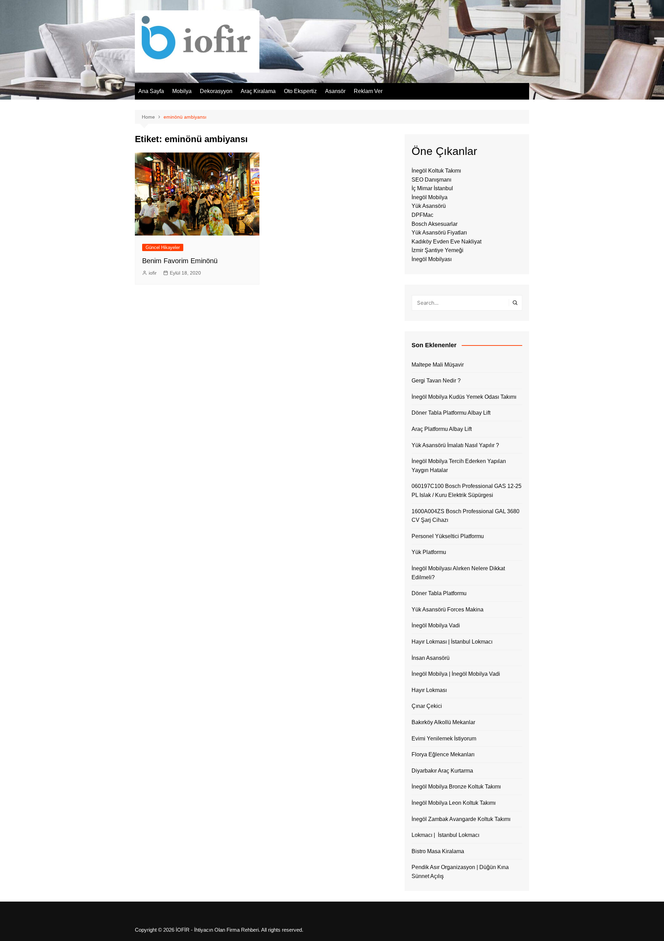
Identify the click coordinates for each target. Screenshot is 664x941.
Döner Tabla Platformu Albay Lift (451, 413)
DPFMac (422, 215)
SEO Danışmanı (431, 180)
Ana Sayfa (151, 91)
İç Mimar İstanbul (432, 188)
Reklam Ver (368, 91)
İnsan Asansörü (431, 658)
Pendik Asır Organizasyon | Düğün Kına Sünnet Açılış (460, 871)
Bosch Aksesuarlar (435, 224)
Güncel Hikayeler (163, 247)
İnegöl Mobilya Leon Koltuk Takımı (454, 803)
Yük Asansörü (429, 206)
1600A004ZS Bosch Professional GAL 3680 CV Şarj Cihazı (465, 515)
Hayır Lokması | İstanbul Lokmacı (452, 642)
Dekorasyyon (216, 91)
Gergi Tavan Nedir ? (436, 381)
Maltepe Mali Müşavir (438, 365)
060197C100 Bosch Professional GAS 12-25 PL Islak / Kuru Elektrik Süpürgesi (467, 490)
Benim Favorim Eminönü (180, 261)
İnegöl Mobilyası (432, 259)
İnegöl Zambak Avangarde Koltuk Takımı (461, 819)
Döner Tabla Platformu (439, 593)
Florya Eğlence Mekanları (443, 754)
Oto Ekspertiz (300, 91)
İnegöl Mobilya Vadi (436, 625)
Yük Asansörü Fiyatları (439, 233)
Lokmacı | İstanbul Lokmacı (445, 835)
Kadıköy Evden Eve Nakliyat (446, 242)
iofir (153, 273)
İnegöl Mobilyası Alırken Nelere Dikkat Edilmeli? (458, 572)
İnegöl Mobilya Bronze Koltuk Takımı (456, 787)
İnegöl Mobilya (430, 197)
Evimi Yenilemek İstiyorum (444, 738)
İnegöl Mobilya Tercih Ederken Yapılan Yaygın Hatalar (459, 465)
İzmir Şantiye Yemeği (437, 250)
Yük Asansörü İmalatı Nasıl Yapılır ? (455, 445)
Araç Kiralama (258, 91)
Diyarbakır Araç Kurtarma (442, 771)
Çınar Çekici (427, 706)
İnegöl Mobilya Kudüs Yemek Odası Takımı (464, 397)
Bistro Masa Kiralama (438, 851)
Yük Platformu (429, 552)
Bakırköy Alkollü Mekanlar (443, 722)
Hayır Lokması (429, 690)
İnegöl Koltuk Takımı (436, 171)
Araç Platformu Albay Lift (442, 429)
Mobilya (182, 91)
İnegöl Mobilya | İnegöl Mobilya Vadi (456, 674)
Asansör (335, 91)
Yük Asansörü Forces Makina (447, 609)
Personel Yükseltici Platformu (448, 536)
